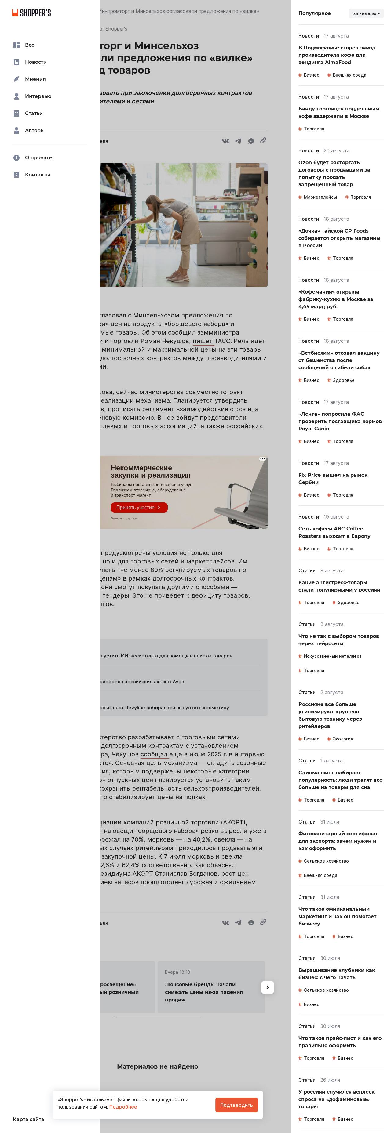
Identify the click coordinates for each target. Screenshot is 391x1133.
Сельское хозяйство (326, 860)
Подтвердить (236, 1105)
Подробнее (122, 1107)
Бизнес (311, 75)
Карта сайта (28, 1119)
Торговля (314, 128)
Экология (343, 738)
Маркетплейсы (320, 197)
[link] (341, 55)
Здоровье (344, 380)
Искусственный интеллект (333, 656)
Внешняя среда (349, 75)
